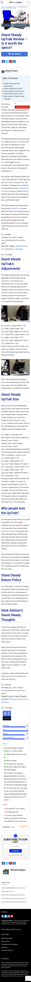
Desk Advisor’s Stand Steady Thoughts (14, 97)
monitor (4, 423)
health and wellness (8, 531)
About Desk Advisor (7, 938)
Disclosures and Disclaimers (9, 944)
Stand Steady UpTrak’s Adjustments (12, 85)
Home (2, 6)
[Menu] (2, 2)
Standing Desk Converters (11, 6)
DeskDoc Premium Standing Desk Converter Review (13, 895)
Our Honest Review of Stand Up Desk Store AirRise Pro (13, 898)
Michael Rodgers (11, 71)
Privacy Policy (5, 941)
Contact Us (4, 947)
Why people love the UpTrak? (14, 91)
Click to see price (23, 107)
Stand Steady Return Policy (13, 94)
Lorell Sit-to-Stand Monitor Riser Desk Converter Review (13, 902)
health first (15, 208)
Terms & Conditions (7, 950)
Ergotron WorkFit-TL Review (7, 891)
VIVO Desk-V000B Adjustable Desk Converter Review (13, 888)
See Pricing (16, 54)
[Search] (28, 2)
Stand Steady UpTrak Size (13, 89)
